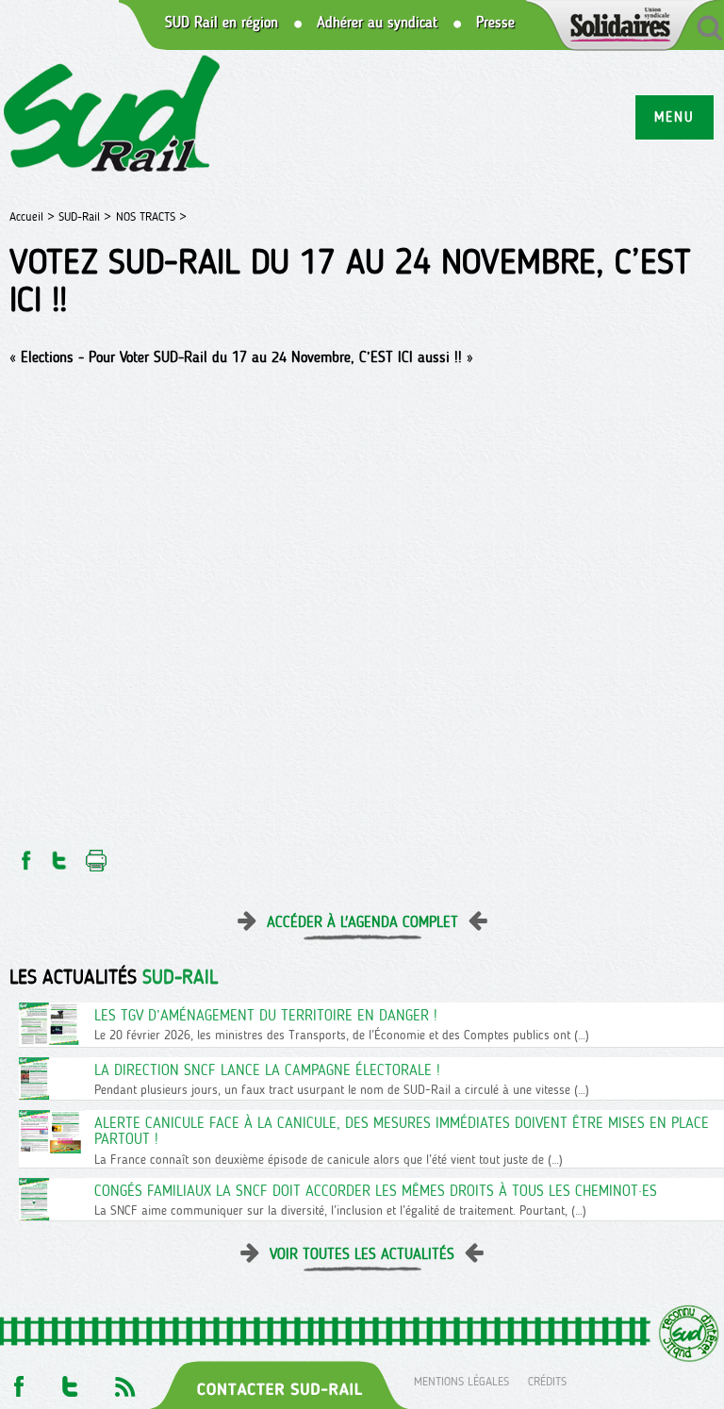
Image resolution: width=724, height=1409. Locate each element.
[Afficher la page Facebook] (17, 1381)
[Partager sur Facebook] (24, 855)
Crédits (547, 1381)
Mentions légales (461, 1381)
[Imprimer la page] (96, 855)
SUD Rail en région (221, 22)
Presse (495, 22)
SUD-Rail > (84, 216)
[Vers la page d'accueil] (112, 116)
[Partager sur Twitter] (59, 855)
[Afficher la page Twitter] (70, 1381)
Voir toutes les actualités (362, 1254)
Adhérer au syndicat (377, 22)
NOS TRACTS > (151, 216)
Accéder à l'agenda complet (362, 922)
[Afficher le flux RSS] (124, 1381)
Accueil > (33, 216)
